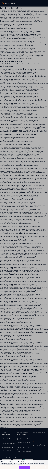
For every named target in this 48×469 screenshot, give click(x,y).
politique (2, 464)
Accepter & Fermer (24, 467)
